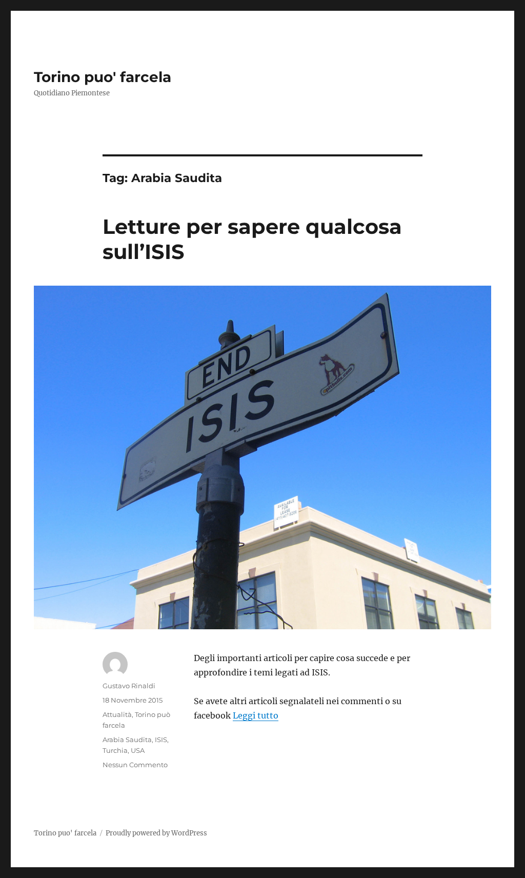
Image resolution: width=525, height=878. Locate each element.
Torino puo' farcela (102, 77)
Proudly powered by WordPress (156, 833)
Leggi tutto (255, 715)
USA (138, 750)
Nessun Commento (135, 765)
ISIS (161, 739)
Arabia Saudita (127, 739)
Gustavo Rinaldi (129, 686)
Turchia (115, 750)
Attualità (117, 714)
